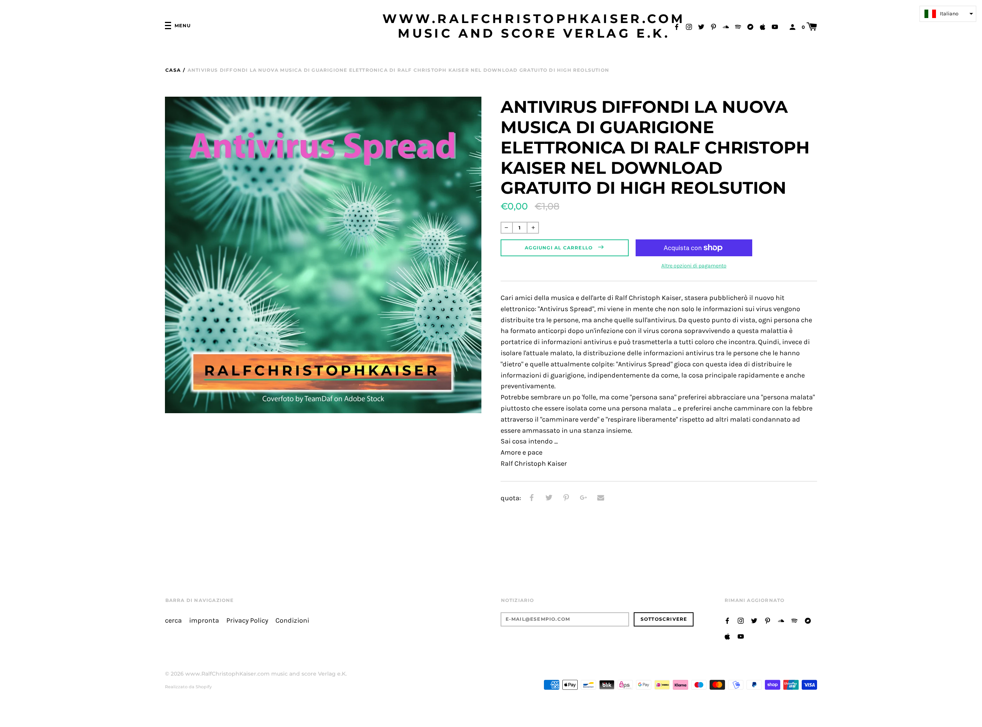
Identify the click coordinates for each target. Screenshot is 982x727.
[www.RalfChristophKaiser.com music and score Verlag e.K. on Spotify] (738, 26)
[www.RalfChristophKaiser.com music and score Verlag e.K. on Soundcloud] (726, 26)
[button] (947, 14)
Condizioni (292, 621)
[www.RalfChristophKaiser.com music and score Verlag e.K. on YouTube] (775, 26)
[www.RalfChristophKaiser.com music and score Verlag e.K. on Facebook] (677, 26)
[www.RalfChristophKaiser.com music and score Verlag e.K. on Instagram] (689, 26)
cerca (173, 621)
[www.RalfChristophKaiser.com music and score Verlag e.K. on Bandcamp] (750, 26)
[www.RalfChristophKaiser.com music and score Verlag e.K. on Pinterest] (713, 26)
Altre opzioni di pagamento (694, 265)
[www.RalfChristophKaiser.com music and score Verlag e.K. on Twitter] (701, 26)
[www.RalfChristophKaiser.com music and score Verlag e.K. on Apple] (763, 26)
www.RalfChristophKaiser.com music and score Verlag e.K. (533, 26)
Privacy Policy (247, 621)
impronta (204, 621)
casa (173, 70)
